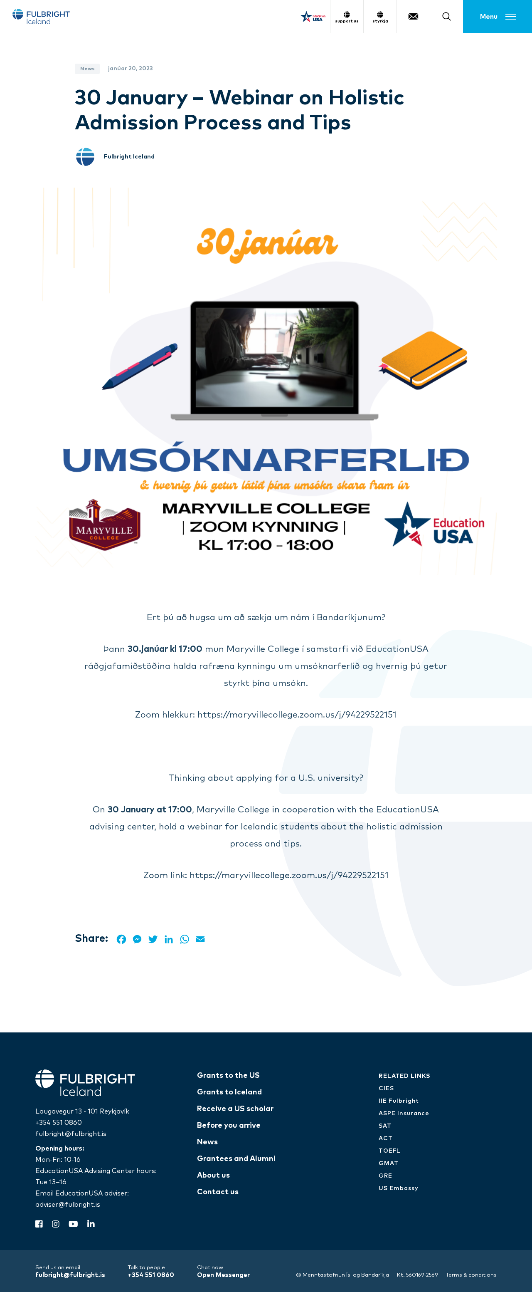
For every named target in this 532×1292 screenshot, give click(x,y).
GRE (385, 1176)
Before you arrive (229, 1125)
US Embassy (399, 1188)
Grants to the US (228, 1075)
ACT (386, 1138)
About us (213, 1175)
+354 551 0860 (58, 1122)
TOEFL (390, 1151)
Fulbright (41, 16)
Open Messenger (223, 1275)
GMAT (389, 1163)
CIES (386, 1089)
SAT (385, 1126)
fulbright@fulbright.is (70, 1134)
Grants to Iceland (229, 1092)
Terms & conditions (471, 1275)
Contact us (218, 1192)
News (207, 1142)
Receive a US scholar (235, 1109)
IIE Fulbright (399, 1101)
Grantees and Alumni (236, 1159)
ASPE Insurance (404, 1113)
